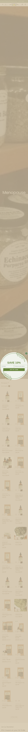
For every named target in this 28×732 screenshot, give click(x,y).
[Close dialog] (26, 353)
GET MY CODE (14, 369)
